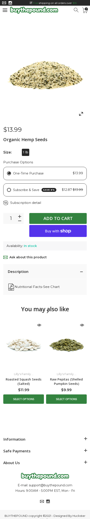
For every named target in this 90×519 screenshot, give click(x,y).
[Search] (76, 10)
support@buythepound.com (50, 485)
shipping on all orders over (55, 3)
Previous (42, 311)
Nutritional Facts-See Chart (37, 287)
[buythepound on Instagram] (10, 3)
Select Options (23, 399)
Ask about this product (28, 257)
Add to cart (58, 218)
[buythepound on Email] (4, 3)
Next (47, 311)
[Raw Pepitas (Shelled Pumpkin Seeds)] (66, 344)
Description (18, 271)
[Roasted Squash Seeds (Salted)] (23, 344)
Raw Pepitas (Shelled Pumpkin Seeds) (66, 381)
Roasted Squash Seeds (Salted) (24, 381)
